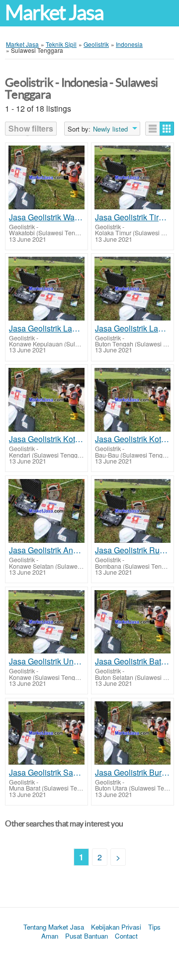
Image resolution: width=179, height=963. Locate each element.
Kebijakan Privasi (116, 927)
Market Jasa (54, 12)
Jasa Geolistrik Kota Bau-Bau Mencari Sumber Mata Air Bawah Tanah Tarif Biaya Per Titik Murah (132, 439)
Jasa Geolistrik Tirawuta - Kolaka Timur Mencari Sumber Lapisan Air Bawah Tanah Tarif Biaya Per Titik (132, 217)
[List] (152, 129)
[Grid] (167, 129)
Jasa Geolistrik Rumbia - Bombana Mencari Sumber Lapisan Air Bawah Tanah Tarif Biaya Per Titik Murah (132, 550)
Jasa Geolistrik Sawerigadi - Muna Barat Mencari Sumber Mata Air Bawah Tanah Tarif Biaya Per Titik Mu (46, 772)
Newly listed (110, 129)
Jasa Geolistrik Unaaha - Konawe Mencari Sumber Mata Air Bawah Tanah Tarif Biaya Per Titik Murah (46, 661)
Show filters (30, 128)
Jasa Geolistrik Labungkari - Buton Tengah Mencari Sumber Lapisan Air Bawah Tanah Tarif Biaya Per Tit (132, 328)
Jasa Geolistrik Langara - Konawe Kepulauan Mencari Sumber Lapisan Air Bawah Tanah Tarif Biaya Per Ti (46, 328)
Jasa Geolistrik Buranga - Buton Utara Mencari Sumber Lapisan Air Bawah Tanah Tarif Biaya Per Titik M (132, 772)
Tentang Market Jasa (53, 927)
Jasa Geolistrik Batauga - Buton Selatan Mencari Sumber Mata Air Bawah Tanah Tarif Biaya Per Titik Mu (132, 661)
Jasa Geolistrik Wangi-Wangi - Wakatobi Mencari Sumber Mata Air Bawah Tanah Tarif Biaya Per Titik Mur (46, 217)
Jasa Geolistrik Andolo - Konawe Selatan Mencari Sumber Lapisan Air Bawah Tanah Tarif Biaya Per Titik (46, 550)
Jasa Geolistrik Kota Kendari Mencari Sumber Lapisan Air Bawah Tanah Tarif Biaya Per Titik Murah (46, 439)
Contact (126, 936)
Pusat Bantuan (86, 936)
